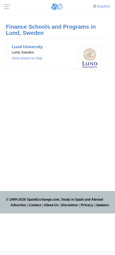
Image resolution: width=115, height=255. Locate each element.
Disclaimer (69, 205)
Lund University (27, 46)
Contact (35, 205)
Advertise (18, 205)
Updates (102, 205)
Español (103, 6)
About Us (51, 205)
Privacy (87, 205)
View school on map (27, 58)
